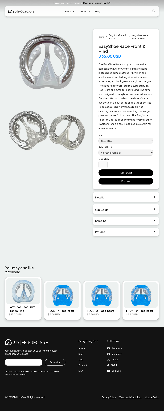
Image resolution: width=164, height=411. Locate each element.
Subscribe (55, 362)
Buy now (126, 181)
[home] (21, 11)
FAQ (80, 370)
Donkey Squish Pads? (97, 3)
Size (100, 135)
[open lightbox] (46, 62)
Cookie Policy (152, 397)
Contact (82, 365)
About (81, 348)
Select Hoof (105, 147)
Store (68, 11)
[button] (157, 3)
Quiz (80, 359)
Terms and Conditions (130, 397)
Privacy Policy (109, 397)
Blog (98, 11)
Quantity (103, 158)
